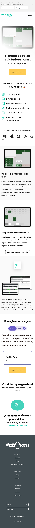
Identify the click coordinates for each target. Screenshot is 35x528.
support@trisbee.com (17, 425)
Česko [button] (4, 8)
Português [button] (19, 8)
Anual (21, 328)
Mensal (12, 328)
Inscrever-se (17, 72)
